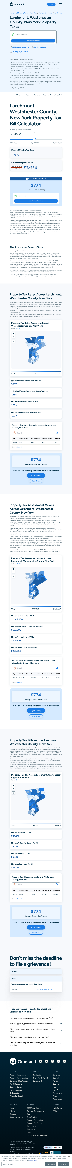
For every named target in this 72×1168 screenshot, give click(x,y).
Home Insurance (16, 1090)
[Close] (69, 1157)
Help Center (57, 1108)
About (12, 1108)
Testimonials (31, 1126)
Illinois (55, 1087)
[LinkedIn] (46, 1061)
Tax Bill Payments (16, 1084)
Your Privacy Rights (8, 1164)
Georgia (56, 1084)
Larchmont (58, 13)
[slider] (34, 139)
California (56, 1075)
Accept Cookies (50, 1164)
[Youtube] (64, 1061)
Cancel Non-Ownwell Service (38, 1135)
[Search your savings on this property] (57, 432)
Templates (31, 1129)
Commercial (37, 1081)
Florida (55, 1081)
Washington (57, 1099)
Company (13, 1104)
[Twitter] (58, 1061)
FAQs (55, 1111)
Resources (31, 1104)
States (55, 1071)
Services (13, 1071)
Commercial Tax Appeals (19, 1081)
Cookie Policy (33, 1160)
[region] (36, 1161)
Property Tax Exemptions (19, 1078)
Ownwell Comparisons (35, 1111)
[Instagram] (52, 1061)
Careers (13, 1114)
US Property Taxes (22, 13)
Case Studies (32, 1117)
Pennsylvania (57, 1093)
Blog (28, 1114)
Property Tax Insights (35, 1120)
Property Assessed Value (20, 129)
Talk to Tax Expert (16, 1096)
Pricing (12, 1111)
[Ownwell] (17, 4)
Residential (37, 1075)
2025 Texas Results (34, 1108)
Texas (55, 1096)
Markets (36, 1071)
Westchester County (45, 13)
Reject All (63, 1164)
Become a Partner (16, 1117)
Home (12, 13)
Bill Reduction (15, 1093)
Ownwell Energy (16, 1087)
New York (33, 13)
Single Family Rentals (40, 1078)
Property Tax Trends (34, 1123)
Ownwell (18, 328)
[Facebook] (40, 1061)
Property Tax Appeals (18, 1075)
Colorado (56, 1078)
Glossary (30, 1132)
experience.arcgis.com (45, 989)
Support (56, 1104)
